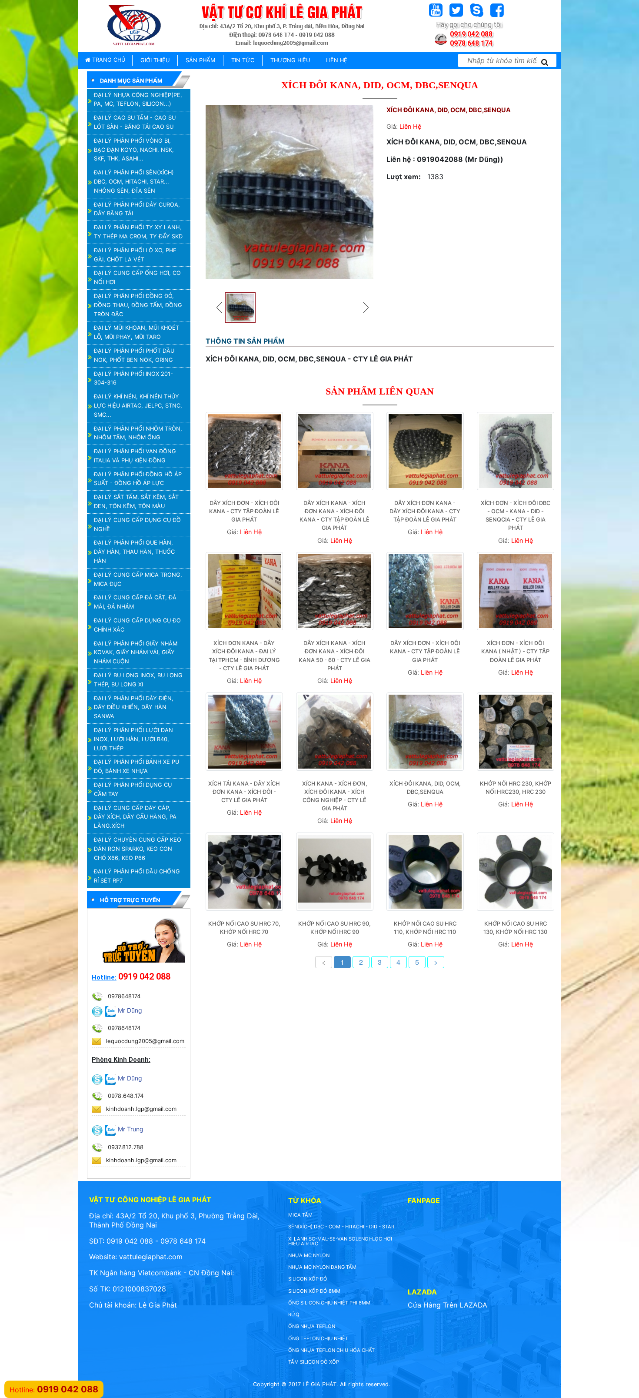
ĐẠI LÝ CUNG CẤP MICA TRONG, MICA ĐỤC (138, 579)
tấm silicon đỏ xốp (313, 1362)
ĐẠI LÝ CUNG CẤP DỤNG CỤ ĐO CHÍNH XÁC (137, 625)
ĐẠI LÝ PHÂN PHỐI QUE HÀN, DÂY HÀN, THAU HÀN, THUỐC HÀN (134, 551)
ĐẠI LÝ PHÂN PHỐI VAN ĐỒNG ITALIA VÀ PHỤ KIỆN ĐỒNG (135, 456)
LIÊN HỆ (336, 60)
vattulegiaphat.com (151, 1256)
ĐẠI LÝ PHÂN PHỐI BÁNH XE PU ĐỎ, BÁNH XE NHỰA (136, 766)
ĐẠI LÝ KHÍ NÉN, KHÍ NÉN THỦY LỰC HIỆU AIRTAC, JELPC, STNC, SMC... (138, 405)
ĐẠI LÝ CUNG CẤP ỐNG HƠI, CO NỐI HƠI (137, 277)
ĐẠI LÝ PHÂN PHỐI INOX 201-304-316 (133, 378)
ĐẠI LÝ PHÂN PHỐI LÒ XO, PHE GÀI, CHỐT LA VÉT (135, 255)
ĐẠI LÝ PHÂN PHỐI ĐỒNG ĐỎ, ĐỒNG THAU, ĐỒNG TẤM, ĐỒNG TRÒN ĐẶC (138, 305)
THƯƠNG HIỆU (290, 60)
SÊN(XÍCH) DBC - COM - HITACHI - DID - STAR (341, 1227)
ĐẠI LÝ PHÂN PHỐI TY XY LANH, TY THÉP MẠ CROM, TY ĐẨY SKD (138, 232)
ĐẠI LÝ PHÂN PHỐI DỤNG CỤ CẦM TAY (133, 789)
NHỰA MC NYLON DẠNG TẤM (322, 1267)
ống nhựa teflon (311, 1326)
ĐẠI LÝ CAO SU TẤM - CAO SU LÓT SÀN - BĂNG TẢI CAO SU (135, 122)
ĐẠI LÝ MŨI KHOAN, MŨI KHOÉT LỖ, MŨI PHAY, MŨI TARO (136, 332)
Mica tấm (300, 1215)
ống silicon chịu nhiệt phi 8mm (329, 1303)
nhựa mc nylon (308, 1255)
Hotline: (104, 977)
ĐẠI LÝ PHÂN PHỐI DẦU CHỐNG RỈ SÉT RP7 (137, 876)
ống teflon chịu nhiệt (318, 1338)
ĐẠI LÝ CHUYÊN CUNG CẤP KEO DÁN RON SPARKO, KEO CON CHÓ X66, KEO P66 (137, 848)
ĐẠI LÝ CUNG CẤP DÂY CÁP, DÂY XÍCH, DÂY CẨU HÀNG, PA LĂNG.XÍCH (135, 817)
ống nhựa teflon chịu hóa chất (331, 1350)
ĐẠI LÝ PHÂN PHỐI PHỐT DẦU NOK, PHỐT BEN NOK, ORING (134, 355)
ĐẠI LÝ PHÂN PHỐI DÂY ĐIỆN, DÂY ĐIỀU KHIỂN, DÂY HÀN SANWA (133, 707)
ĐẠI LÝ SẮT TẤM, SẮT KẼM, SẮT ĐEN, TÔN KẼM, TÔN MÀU (136, 501)
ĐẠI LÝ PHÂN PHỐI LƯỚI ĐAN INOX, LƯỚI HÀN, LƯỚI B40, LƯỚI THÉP (133, 739)
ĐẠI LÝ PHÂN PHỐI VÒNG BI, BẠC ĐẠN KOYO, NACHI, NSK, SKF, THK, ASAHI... (134, 149)
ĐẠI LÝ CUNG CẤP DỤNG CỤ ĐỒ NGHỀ (137, 524)
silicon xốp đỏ (307, 1279)
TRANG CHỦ (107, 60)
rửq (294, 1314)
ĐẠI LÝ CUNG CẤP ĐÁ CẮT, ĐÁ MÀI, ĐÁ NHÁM (135, 602)
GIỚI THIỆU (155, 60)
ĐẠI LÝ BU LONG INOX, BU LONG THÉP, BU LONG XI (138, 680)
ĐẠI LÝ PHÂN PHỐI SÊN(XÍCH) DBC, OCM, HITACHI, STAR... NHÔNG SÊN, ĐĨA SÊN (134, 181)
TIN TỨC (242, 60)
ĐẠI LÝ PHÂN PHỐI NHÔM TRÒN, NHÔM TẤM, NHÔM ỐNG (138, 433)
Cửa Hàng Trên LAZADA (447, 1305)
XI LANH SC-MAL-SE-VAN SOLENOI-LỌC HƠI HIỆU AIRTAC (340, 1241)
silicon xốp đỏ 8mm (314, 1291)
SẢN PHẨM (200, 60)
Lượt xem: (403, 176)
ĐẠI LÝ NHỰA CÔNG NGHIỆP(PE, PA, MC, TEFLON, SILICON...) (138, 99)
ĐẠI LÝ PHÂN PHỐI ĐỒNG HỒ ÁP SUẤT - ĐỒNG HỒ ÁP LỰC (138, 479)
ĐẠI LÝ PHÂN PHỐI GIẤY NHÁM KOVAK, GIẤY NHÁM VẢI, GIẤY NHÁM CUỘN (135, 652)
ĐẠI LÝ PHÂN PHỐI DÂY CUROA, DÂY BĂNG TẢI (137, 209)
